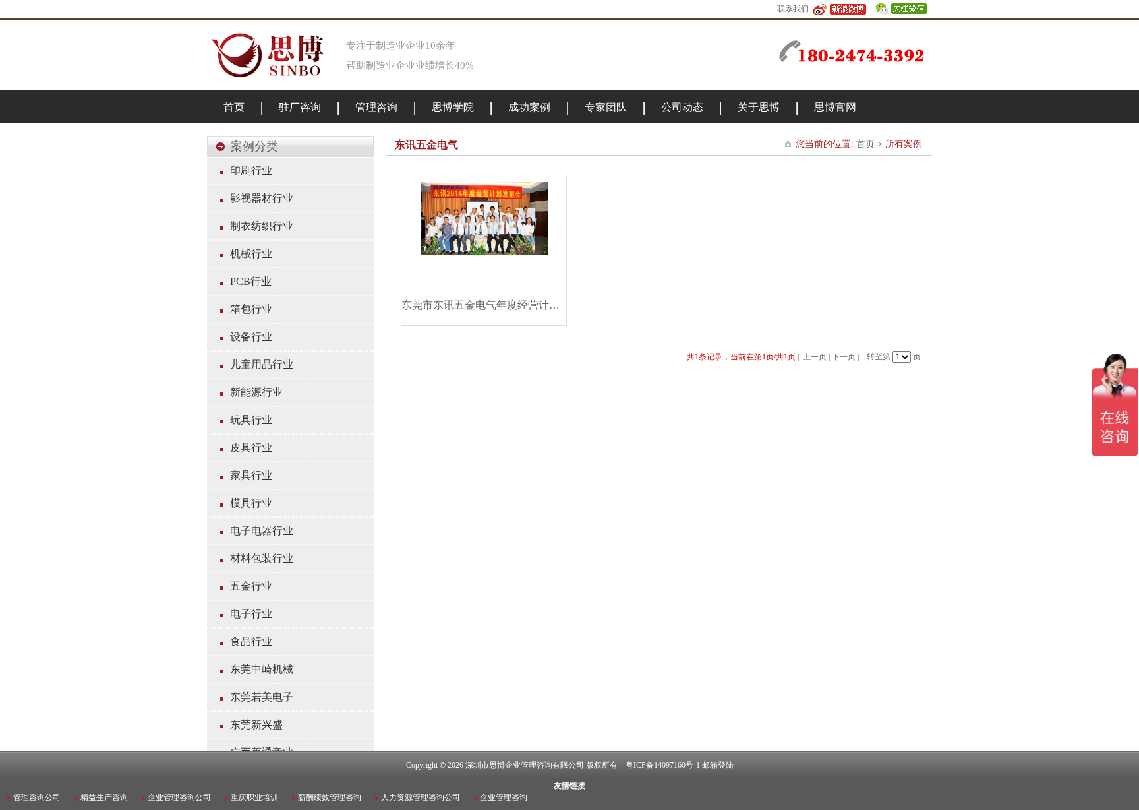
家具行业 (251, 475)
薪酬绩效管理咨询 (329, 797)
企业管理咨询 (503, 797)
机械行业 (251, 253)
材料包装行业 (261, 558)
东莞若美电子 (261, 696)
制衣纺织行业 (261, 226)
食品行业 (251, 641)
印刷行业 (251, 170)
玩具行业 (251, 419)
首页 (865, 144)
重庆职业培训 (254, 797)
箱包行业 (251, 309)
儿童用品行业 (261, 364)
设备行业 (251, 336)
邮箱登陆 (718, 765)
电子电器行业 (261, 530)
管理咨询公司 (37, 797)
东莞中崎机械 (261, 669)
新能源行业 (256, 392)
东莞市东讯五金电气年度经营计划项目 (483, 305)
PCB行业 (251, 281)
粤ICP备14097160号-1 (663, 765)
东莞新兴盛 (256, 724)
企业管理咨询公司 (179, 797)
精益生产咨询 (104, 797)
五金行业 (251, 586)
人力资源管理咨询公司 (420, 797)
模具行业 (251, 503)
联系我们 (793, 8)
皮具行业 (251, 447)
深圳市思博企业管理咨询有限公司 (524, 765)
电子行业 (251, 613)
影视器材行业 (261, 198)
